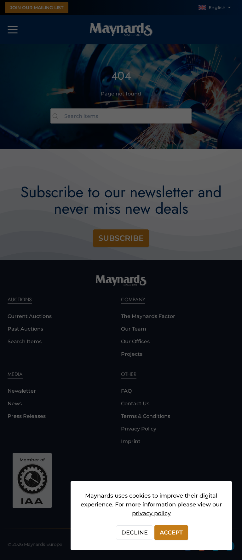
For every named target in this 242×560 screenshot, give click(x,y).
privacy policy (151, 513)
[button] (121, 280)
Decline (134, 532)
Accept (171, 532)
